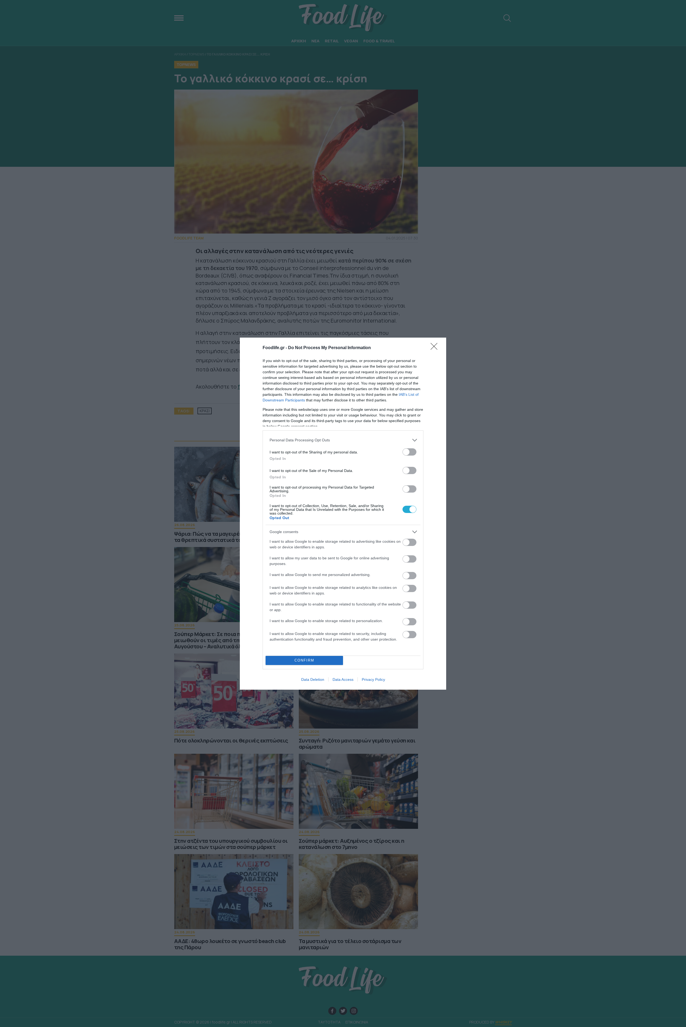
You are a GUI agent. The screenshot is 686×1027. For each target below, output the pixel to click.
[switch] (409, 452)
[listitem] (343, 440)
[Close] (436, 348)
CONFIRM (304, 660)
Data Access (343, 679)
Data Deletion (312, 679)
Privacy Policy (373, 679)
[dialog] (343, 514)
